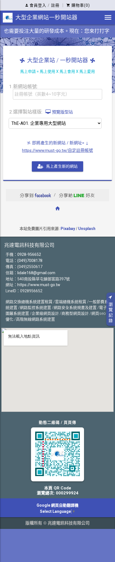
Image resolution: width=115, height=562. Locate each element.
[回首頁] (57, 208)
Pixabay (68, 228)
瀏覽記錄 (111, 312)
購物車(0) (80, 5)
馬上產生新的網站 (62, 166)
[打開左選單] (108, 17)
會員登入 (38, 5)
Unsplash (86, 228)
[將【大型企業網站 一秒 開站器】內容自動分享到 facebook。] (35, 194)
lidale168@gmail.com (36, 273)
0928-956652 (29, 254)
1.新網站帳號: (23, 86)
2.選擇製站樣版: (41, 111)
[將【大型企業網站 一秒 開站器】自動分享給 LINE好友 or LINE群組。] (77, 194)
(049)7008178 (29, 260)
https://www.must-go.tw (38, 285)
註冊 (55, 5)
